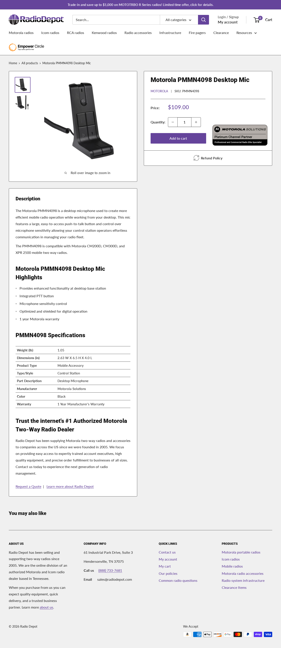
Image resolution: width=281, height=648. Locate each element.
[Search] (203, 20)
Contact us (167, 552)
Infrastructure (170, 32)
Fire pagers (197, 32)
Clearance (221, 32)
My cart (165, 566)
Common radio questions (178, 580)
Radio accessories (138, 32)
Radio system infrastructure (243, 580)
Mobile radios (232, 566)
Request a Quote (28, 486)
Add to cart (178, 138)
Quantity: (158, 122)
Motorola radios (21, 32)
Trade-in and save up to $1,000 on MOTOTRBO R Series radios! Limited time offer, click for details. (141, 5)
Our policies (168, 573)
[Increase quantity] (196, 122)
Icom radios (50, 32)
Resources (244, 32)
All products (30, 63)
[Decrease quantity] (172, 122)
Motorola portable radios (241, 552)
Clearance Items (234, 587)
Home (13, 63)
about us (46, 607)
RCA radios (75, 32)
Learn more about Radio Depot (70, 486)
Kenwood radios (104, 32)
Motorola (159, 91)
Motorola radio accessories (242, 573)
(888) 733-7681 (110, 570)
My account (228, 22)
